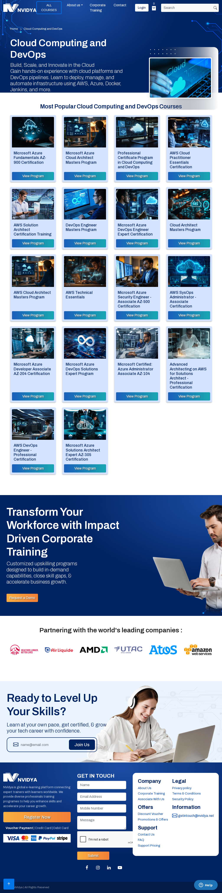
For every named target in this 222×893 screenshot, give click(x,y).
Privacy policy (181, 788)
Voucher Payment (19, 828)
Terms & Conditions (186, 793)
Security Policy (182, 799)
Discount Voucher (150, 814)
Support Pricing (149, 845)
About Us (144, 788)
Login (142, 7)
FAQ (141, 840)
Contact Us (146, 834)
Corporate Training (98, 7)
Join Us (82, 744)
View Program (33, 176)
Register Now (37, 817)
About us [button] (73, 5)
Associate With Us (151, 799)
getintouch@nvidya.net (196, 816)
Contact (120, 5)
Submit (93, 855)
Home (14, 28)
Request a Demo (22, 598)
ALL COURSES (49, 7)
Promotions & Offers (153, 819)
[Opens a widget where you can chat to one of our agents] (206, 885)
